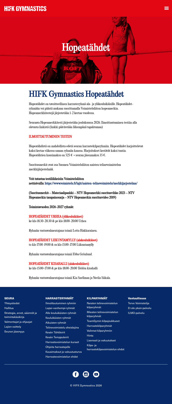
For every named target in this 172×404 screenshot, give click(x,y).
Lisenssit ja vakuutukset (101, 340)
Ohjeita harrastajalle (58, 347)
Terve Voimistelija (138, 303)
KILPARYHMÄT (97, 298)
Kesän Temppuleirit (57, 337)
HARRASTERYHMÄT (60, 298)
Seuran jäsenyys (14, 331)
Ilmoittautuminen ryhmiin (61, 303)
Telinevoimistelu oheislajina (62, 327)
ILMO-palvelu (136, 313)
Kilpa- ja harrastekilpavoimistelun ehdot (105, 347)
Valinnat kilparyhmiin (99, 330)
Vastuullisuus (137, 298)
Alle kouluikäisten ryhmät (61, 313)
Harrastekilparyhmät (99, 326)
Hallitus (9, 308)
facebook (75, 374)
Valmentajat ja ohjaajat (18, 322)
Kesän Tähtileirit (55, 332)
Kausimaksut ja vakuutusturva (64, 352)
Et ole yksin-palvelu (139, 308)
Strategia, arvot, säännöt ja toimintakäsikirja (20, 315)
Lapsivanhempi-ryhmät (60, 308)
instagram (86, 374)
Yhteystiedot (11, 303)
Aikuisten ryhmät (56, 322)
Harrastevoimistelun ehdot (62, 356)
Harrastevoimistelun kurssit (62, 342)
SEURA (9, 298)
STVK (25, 8)
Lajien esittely (12, 326)
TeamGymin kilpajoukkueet (103, 321)
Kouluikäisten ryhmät (58, 318)
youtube (96, 374)
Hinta (90, 335)
